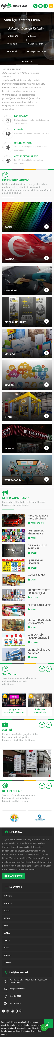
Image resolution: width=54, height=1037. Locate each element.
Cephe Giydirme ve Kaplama (39, 651)
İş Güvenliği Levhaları (35, 562)
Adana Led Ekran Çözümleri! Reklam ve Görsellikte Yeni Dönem (40, 711)
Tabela (34, 553)
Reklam (40, 523)
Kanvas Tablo (36, 575)
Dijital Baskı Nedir (39, 605)
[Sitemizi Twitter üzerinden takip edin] (7, 1011)
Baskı (33, 523)
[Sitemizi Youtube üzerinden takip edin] (16, 1011)
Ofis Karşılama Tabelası (37, 547)
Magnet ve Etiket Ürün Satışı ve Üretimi (39, 592)
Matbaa (34, 598)
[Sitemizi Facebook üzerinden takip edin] (3, 1011)
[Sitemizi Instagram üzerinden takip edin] (12, 1011)
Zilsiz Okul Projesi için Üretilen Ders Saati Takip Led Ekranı (14, 711)
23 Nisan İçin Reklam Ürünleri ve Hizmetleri (38, 636)
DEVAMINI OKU (15, 876)
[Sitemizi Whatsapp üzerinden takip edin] (20, 1011)
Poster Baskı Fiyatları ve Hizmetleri (36, 532)
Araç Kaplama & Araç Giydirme (38, 517)
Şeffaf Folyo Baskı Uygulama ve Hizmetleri (39, 622)
